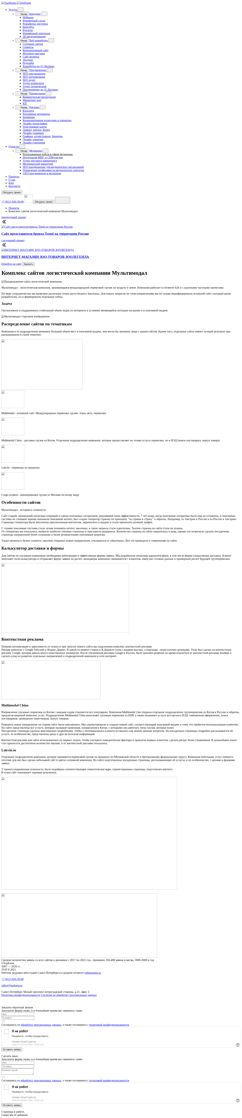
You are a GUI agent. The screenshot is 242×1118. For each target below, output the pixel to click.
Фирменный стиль (34, 20)
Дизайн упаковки (33, 133)
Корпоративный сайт (35, 50)
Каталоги (28, 110)
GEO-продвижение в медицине (42, 173)
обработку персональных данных (41, 1024)
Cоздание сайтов (33, 43)
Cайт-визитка (31, 56)
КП (25, 103)
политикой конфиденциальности (109, 1024)
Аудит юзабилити (33, 83)
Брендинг (35, 13)
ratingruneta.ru (93, 972)
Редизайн (28, 63)
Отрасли (14, 146)
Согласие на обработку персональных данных (69, 995)
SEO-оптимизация (34, 76)
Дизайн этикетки (33, 139)
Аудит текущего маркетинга (40, 160)
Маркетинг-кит (32, 100)
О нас (12, 179)
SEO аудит (29, 80)
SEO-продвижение (34, 73)
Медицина (36, 150)
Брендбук (28, 26)
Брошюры (29, 117)
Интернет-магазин (34, 53)
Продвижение (38, 70)
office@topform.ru (11, 985)
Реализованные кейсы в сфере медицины (48, 154)
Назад (23, 14)
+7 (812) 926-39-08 (12, 201)
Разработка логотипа (35, 23)
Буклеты (28, 30)
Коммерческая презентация (39, 96)
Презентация (37, 93)
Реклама (34, 107)
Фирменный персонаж (36, 33)
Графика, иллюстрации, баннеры (43, 136)
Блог (11, 182)
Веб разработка (38, 40)
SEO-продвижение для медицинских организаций (53, 167)
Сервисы (28, 47)
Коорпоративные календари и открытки (47, 120)
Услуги (13, 9)
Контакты (14, 186)
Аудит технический (34, 86)
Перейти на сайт (11, 263)
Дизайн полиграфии (35, 123)
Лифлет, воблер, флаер (36, 129)
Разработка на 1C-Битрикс (39, 66)
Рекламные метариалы (36, 113)
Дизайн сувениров (34, 142)
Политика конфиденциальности (20, 995)
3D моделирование (34, 36)
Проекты (14, 176)
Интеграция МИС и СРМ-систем (43, 157)
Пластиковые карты (35, 126)
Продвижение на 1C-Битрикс (40, 89)
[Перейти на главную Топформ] (16, 2)
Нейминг (28, 17)
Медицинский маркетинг (38, 163)
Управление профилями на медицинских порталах (53, 170)
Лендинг (28, 59)
